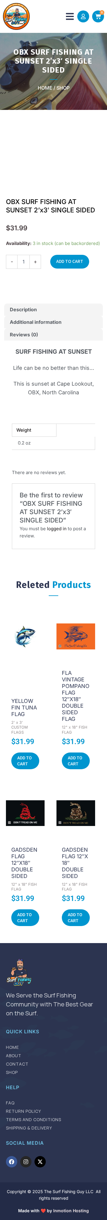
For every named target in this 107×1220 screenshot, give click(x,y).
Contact (17, 1064)
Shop (12, 1072)
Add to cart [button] (24, 760)
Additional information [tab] (36, 322)
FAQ (10, 1103)
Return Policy (23, 1111)
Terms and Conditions (33, 1119)
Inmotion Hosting (71, 1210)
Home (12, 1047)
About (13, 1055)
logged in (57, 528)
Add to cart (69, 261)
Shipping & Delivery (29, 1128)
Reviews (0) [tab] (24, 335)
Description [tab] (23, 309)
